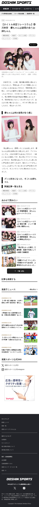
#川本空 (15, 38)
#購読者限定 (5, 35)
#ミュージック (6, 38)
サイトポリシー (6, 443)
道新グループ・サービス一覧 (9, 467)
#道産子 (14, 35)
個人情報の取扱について (8, 446)
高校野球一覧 (30, 13)
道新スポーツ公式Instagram (14, 369)
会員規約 (4, 439)
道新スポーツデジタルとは (9, 429)
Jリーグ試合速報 (19, 13)
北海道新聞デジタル (7, 463)
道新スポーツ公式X (11, 365)
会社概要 (4, 460)
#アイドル (32, 35)
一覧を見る (32, 289)
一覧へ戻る (20, 271)
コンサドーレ (28, 9)
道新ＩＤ (4, 470)
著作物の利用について (8, 450)
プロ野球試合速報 (6, 13)
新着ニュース (5, 422)
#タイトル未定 (23, 35)
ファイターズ (16, 9)
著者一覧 (4, 426)
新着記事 (6, 9)
